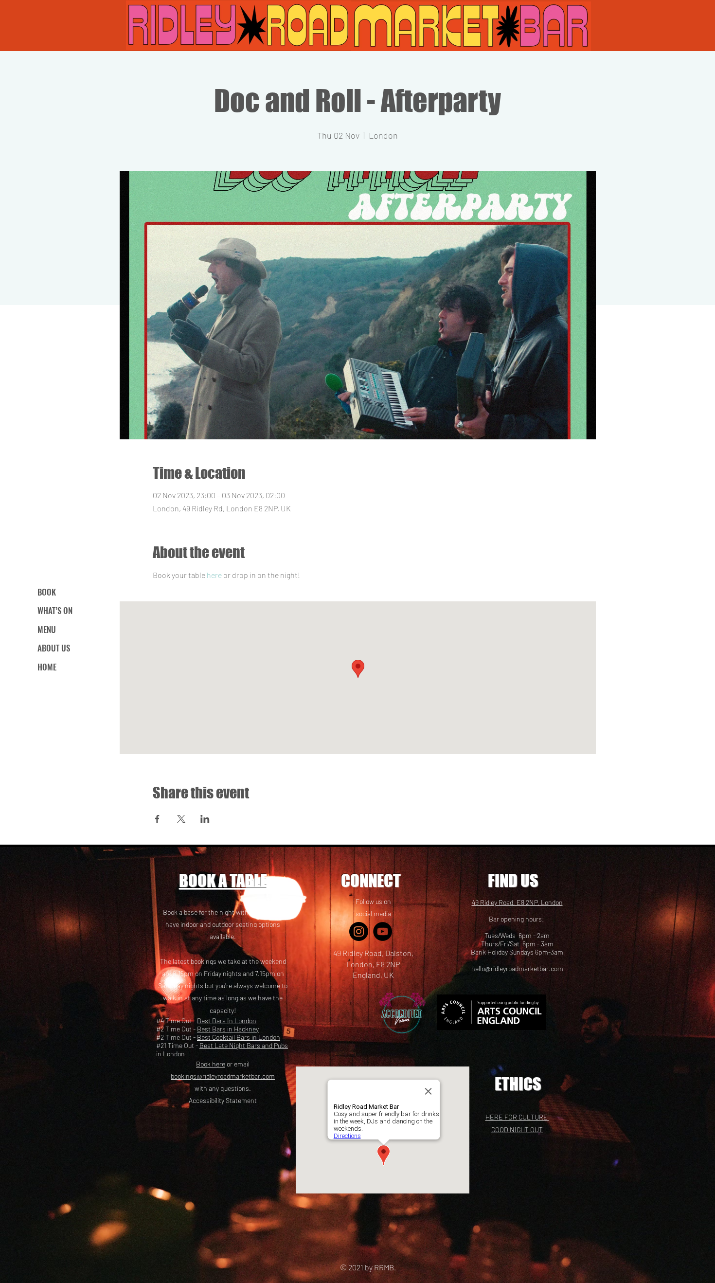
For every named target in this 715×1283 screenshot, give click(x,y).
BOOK (46, 592)
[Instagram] (358, 931)
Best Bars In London (226, 1020)
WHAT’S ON (54, 610)
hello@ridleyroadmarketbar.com (517, 968)
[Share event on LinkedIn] (205, 819)
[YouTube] (382, 931)
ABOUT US (53, 648)
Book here (210, 1064)
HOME (46, 667)
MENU (46, 629)
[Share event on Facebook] (157, 819)
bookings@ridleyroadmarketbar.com (223, 1076)
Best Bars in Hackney (228, 1029)
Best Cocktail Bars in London (238, 1037)
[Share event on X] (181, 819)
